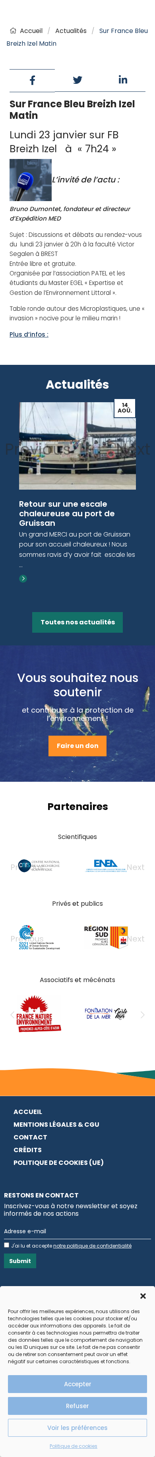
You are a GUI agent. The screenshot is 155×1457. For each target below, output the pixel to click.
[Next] (143, 1015)
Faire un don (78, 745)
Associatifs (56, 979)
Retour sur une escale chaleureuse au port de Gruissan (67, 513)
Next (133, 449)
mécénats (99, 979)
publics (92, 903)
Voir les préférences (77, 1428)
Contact (30, 1137)
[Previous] (12, 1015)
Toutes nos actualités (78, 622)
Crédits (28, 1150)
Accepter (77, 1384)
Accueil (31, 30)
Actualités (71, 30)
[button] (143, 1296)
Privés (61, 903)
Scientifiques (77, 836)
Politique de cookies (73, 1446)
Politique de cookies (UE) (59, 1162)
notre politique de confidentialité (92, 1245)
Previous (38, 449)
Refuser (77, 1406)
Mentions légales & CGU (56, 1124)
